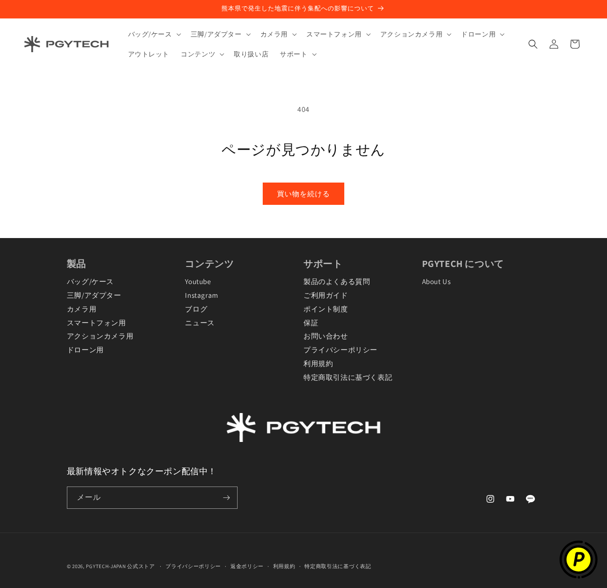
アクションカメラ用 (100, 335)
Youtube (198, 281)
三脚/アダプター (94, 295)
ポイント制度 (326, 308)
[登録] (226, 498)
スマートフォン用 (96, 322)
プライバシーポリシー (340, 349)
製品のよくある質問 (337, 281)
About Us (436, 281)
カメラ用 (81, 308)
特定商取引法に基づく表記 (348, 377)
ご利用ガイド (326, 295)
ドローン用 (85, 349)
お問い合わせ (326, 335)
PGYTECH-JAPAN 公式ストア (120, 566)
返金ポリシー (247, 566)
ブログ (196, 308)
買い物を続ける (303, 193)
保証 (311, 322)
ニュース (199, 322)
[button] (153, 34)
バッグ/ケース (90, 281)
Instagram (201, 295)
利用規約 (318, 363)
